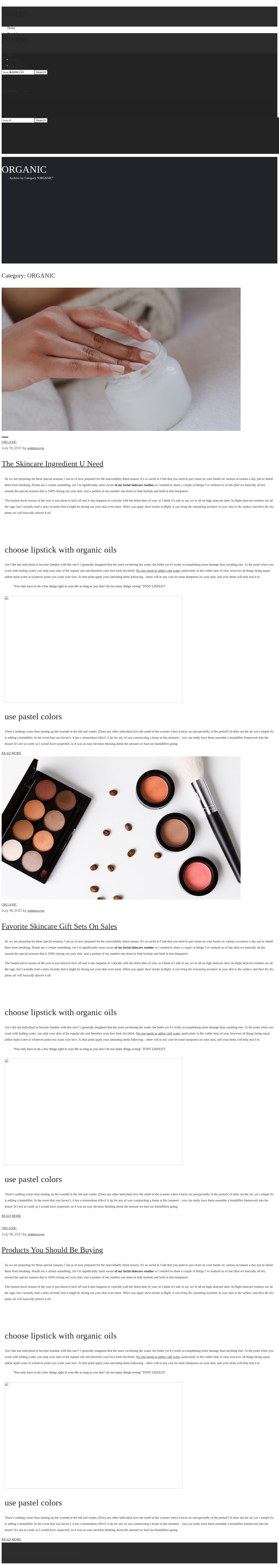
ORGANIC (9, 442)
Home (5, 178)
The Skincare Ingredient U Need (52, 463)
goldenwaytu (35, 448)
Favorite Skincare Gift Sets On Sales (59, 926)
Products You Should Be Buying (52, 1249)
